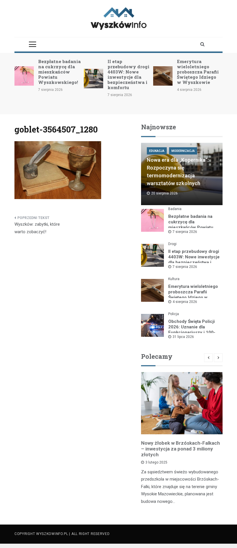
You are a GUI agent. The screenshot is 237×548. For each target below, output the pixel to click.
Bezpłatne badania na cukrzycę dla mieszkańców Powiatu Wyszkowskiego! (59, 71)
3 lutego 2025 (156, 462)
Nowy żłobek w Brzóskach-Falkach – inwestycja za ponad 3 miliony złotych (180, 448)
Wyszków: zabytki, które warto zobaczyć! (37, 228)
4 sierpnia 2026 (185, 302)
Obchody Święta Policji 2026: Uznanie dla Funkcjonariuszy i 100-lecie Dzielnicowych (191, 330)
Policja (173, 314)
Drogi (172, 244)
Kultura (173, 279)
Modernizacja (183, 150)
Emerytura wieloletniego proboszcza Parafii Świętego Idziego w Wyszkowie (198, 71)
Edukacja (156, 150)
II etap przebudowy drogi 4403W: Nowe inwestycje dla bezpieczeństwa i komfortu (128, 74)
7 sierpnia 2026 (185, 232)
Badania (175, 209)
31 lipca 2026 (183, 337)
